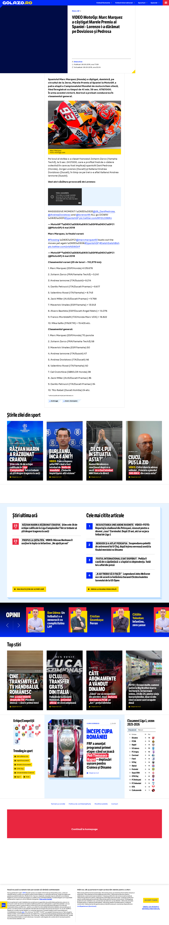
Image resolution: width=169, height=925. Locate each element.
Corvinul (135, 755)
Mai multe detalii (45, 899)
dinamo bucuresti (24, 765)
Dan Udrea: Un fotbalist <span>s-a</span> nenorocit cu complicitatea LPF (47, 620)
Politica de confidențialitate (80, 804)
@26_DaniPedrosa (104, 211)
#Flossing (53, 239)
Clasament (132, 730)
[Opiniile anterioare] (7, 625)
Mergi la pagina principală (103, 589)
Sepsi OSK (136, 772)
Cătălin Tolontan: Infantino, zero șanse (132, 620)
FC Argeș (135, 751)
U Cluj (134, 762)
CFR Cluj (20, 769)
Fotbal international (124, 3)
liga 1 (19, 777)
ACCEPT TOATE (151, 900)
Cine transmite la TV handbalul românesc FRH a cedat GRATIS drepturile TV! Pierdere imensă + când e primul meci (25, 680)
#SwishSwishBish (109, 243)
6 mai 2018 (68, 227)
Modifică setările (101, 804)
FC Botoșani (136, 779)
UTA (133, 786)
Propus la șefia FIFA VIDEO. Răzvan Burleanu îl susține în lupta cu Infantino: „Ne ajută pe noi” (46, 542)
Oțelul (134, 766)
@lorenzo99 (83, 214)
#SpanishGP (71, 218)
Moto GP (76, 11)
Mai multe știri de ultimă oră (30, 589)
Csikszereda (136, 790)
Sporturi (141, 3)
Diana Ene (78, 62)
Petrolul (135, 769)
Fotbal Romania (103, 3)
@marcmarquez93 (87, 239)
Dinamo (135, 737)
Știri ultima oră (24, 515)
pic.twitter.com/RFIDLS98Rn (95, 218)
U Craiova (135, 748)
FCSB (134, 741)
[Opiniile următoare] (18, 625)
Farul (134, 758)
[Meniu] (166, 2)
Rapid (134, 744)
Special (154, 3)
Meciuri (140, 730)
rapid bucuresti (23, 761)
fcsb (27, 777)
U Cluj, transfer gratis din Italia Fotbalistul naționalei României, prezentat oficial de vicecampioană (65, 680)
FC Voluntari (136, 783)
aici (23, 912)
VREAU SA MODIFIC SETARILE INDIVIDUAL (151, 908)
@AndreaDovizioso (59, 214)
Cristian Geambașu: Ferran (90, 620)
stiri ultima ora (22, 756)
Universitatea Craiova (25, 773)
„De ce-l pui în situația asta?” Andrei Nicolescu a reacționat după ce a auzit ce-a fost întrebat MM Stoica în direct (104, 450)
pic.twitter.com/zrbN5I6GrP (64, 246)
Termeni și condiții (58, 804)
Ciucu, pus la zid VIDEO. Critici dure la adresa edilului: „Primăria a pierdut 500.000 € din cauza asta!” (144, 450)
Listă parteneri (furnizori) (86, 906)
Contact (114, 804)
